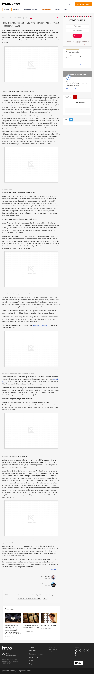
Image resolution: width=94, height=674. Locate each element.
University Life (46, 9)
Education (16, 9)
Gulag (45, 598)
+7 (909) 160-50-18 (52, 649)
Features (57, 9)
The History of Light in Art (48, 625)
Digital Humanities (41, 595)
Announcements (72, 52)
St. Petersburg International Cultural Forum (29, 598)
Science (6, 9)
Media (31, 661)
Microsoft (30, 595)
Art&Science (21, 595)
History (51, 595)
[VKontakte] (57, 17)
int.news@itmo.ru (75, 89)
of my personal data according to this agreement (77, 44)
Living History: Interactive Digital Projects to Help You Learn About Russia (31, 627)
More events (84, 65)
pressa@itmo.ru (51, 652)
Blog (65, 9)
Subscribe (77, 36)
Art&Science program (9, 105)
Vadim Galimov (45, 584)
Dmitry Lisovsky (45, 576)
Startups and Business (30, 9)
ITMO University (80, 102)
